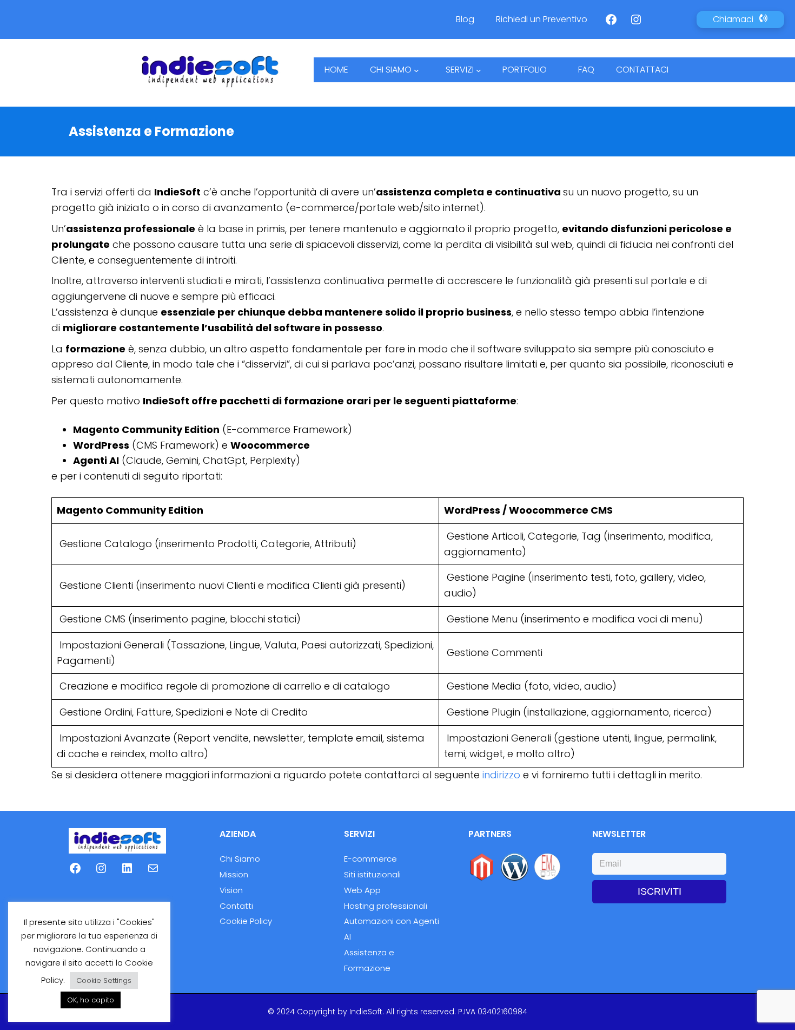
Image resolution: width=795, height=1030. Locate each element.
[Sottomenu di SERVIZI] (478, 70)
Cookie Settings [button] (103, 980)
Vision (231, 890)
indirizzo (501, 775)
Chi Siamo (240, 858)
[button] (740, 19)
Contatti (236, 905)
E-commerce (370, 858)
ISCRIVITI (659, 891)
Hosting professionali (385, 905)
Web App (362, 890)
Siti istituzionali (372, 874)
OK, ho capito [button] (90, 1000)
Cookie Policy (246, 921)
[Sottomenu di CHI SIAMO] (416, 70)
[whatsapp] (664, 18)
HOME (336, 69)
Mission (234, 874)
